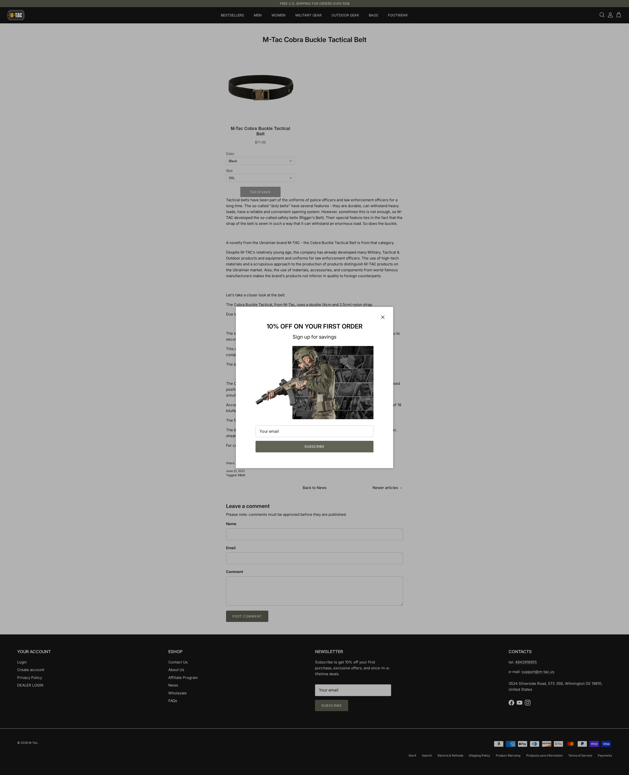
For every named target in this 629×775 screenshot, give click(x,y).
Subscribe (314, 446)
